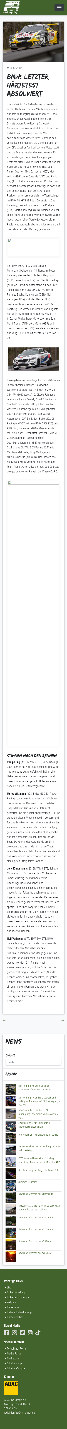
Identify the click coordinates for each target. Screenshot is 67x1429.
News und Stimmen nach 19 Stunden (36, 1241)
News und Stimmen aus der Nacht (34, 1253)
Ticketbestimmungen (18, 1297)
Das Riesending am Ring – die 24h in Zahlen (39, 1170)
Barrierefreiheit (15, 1317)
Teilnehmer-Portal (16, 1348)
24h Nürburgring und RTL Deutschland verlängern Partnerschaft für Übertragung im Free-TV (39, 1101)
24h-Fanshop (14, 1363)
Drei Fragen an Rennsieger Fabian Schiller (38, 1134)
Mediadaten (13, 1358)
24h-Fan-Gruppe (16, 1368)
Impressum (13, 1307)
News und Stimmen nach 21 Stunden (36, 1229)
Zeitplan (11, 1302)
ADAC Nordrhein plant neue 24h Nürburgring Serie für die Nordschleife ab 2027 (38, 1114)
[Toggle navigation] (59, 7)
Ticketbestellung (16, 1292)
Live (9, 1287)
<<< (4, 1020)
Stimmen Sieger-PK (27, 1182)
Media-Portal (14, 1353)
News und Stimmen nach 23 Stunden (36, 1217)
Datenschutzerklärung (19, 1312)
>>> (62, 1020)
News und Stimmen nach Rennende (35, 1193)
